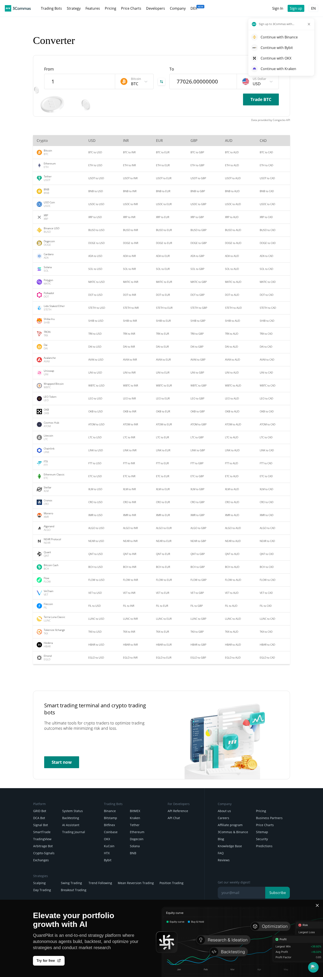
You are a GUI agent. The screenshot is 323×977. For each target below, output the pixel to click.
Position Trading (171, 883)
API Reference (178, 811)
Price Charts (265, 825)
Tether (135, 825)
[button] (313, 967)
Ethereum (137, 832)
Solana (135, 846)
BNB (133, 853)
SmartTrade (42, 832)
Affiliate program (230, 825)
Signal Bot (40, 825)
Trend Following (100, 883)
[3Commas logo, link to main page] (18, 8)
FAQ (221, 853)
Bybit (107, 860)
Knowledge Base (230, 846)
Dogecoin (136, 839)
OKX (107, 839)
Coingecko (279, 120)
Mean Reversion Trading (136, 883)
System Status (72, 811)
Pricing (261, 811)
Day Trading (42, 890)
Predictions (264, 846)
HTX (107, 853)
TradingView (42, 839)
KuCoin (109, 846)
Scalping (39, 883)
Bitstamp (110, 818)
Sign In (277, 8)
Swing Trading (71, 883)
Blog (221, 839)
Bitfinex (109, 825)
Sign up (296, 8)
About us (224, 811)
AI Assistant (70, 825)
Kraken (135, 818)
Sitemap (262, 832)
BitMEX (135, 811)
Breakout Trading (73, 890)
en (313, 8)
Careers (223, 818)
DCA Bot (39, 818)
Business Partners (269, 818)
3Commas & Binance (233, 832)
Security (262, 839)
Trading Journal (73, 832)
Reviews (224, 860)
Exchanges (41, 860)
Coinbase (111, 832)
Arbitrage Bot (43, 846)
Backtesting (70, 818)
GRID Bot (39, 811)
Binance (110, 811)
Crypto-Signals (43, 853)
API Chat (174, 818)
